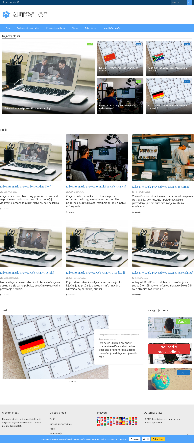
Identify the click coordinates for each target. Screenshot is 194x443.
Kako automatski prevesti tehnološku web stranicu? (119, 107)
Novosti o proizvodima (61, 423)
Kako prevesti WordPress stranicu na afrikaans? (167, 69)
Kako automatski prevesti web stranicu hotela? (27, 272)
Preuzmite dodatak (55, 28)
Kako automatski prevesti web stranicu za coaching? (162, 272)
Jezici (138, 44)
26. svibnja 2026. (76, 191)
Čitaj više (4, 209)
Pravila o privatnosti (154, 422)
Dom (8, 28)
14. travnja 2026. (142, 192)
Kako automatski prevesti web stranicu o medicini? (95, 272)
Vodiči (90, 44)
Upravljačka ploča (111, 28)
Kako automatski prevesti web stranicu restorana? (161, 186)
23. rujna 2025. (141, 278)
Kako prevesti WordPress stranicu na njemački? (167, 107)
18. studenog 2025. (77, 278)
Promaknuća (56, 433)
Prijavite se (90, 28)
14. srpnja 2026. (9, 191)
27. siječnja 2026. (10, 278)
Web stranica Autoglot (28, 28)
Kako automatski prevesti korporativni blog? (27, 108)
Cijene (75, 28)
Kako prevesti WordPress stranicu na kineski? (118, 69)
